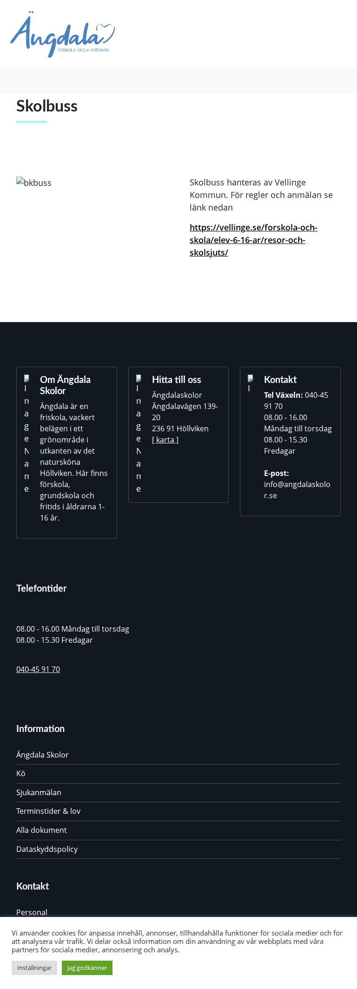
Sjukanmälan (38, 792)
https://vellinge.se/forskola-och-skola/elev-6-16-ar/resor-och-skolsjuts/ (253, 240)
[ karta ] (165, 440)
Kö (21, 773)
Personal (31, 912)
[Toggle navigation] (23, 81)
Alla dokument (41, 830)
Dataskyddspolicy (47, 849)
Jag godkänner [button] (87, 967)
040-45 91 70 (38, 669)
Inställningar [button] (34, 967)
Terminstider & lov (48, 811)
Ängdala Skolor (42, 755)
